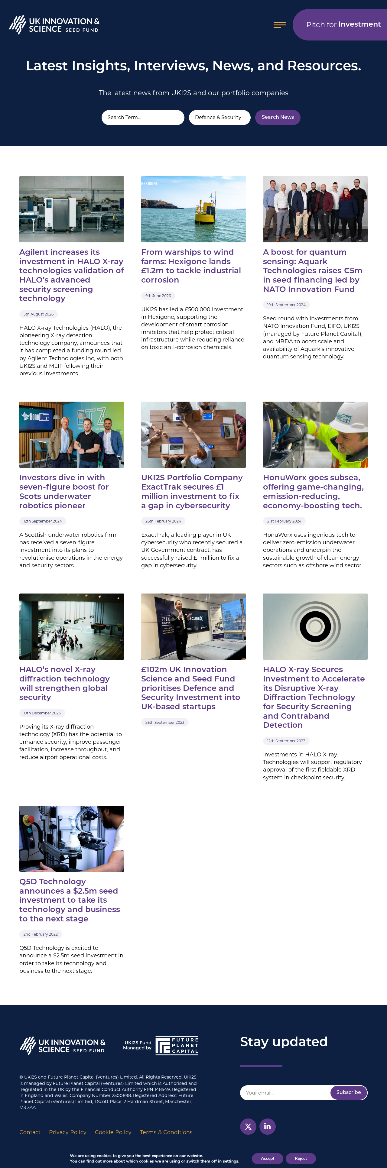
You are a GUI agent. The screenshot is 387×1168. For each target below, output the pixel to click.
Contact (30, 1132)
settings (230, 1161)
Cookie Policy (113, 1132)
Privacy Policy (67, 1132)
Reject (301, 1158)
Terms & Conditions (166, 1132)
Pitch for (343, 24)
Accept (267, 1158)
